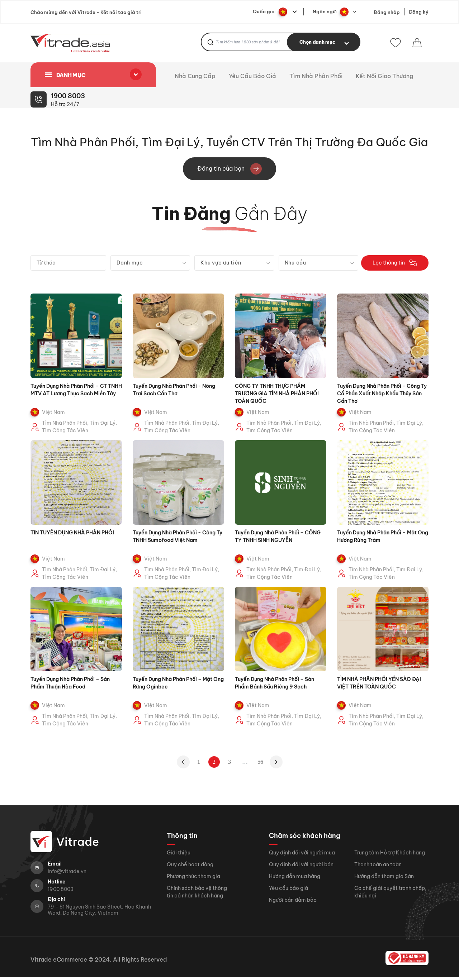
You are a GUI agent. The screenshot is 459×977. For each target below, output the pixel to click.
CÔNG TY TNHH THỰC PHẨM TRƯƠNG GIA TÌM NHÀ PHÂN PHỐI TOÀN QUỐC (277, 393)
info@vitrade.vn (67, 871)
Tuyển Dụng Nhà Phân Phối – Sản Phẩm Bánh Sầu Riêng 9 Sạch (274, 683)
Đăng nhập (387, 12)
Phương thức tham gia (193, 876)
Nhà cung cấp (196, 76)
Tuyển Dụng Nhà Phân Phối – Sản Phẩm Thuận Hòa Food (70, 683)
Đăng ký (419, 12)
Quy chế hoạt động (190, 864)
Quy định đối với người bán (301, 864)
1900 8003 (61, 889)
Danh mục (70, 75)
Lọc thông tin (389, 262)
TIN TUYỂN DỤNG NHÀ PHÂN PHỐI (72, 532)
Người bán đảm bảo (293, 900)
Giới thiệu (178, 852)
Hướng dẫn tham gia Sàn (384, 876)
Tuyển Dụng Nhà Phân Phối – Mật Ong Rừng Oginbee (178, 683)
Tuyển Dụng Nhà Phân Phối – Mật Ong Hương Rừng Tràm (382, 536)
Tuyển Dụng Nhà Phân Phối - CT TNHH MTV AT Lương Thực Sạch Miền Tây (76, 390)
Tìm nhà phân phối (316, 76)
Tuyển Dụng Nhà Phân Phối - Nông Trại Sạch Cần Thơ (174, 390)
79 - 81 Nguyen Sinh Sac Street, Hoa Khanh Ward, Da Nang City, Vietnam (99, 910)
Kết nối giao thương (385, 76)
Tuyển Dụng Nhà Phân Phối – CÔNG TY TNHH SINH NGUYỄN (278, 536)
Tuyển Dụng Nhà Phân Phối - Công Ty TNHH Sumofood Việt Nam (177, 536)
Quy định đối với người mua (302, 852)
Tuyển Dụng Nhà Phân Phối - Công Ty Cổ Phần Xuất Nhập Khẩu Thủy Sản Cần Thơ (382, 393)
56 (260, 762)
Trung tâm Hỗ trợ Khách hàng (389, 852)
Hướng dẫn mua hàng (294, 876)
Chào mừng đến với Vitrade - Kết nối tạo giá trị (86, 12)
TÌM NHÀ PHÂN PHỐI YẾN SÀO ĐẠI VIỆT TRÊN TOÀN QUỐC (379, 683)
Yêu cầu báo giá (253, 76)
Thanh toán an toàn (378, 864)
